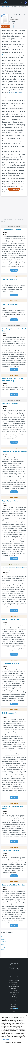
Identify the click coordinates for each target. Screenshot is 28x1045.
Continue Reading (14, 189)
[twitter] (14, 969)
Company (13, 1004)
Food (2, 936)
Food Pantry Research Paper (17, 16)
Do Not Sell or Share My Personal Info (14, 1042)
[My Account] (26, 2)
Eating (2, 944)
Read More (14, 270)
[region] (14, 1029)
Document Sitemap (14, 980)
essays (7, 6)
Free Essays (14, 984)
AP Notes (13, 988)
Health (2, 949)
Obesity (3, 947)
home (2, 6)
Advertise (13, 1006)
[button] (2, 2)
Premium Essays (13, 982)
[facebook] (10, 969)
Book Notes (14, 990)
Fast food (3, 941)
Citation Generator (14, 992)
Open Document (5, 26)
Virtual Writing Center (13, 986)
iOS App (14, 994)
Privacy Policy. (5, 1039)
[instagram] (17, 969)
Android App (14, 997)
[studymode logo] (9, 3)
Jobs (11, 1008)
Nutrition (3, 939)
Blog (14, 1011)
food (3, 55)
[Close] (26, 1015)
